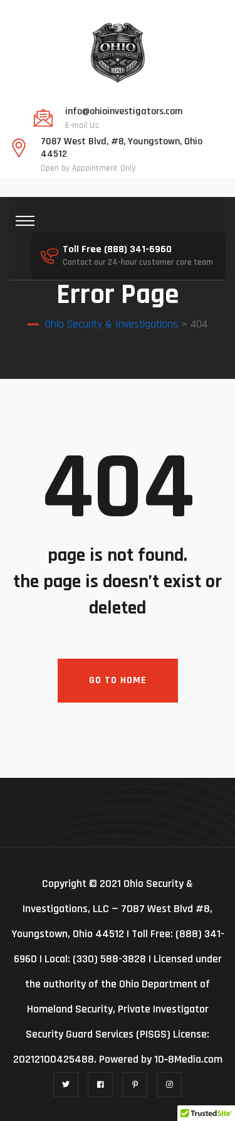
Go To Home (118, 680)
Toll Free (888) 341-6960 (117, 249)
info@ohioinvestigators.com (123, 111)
